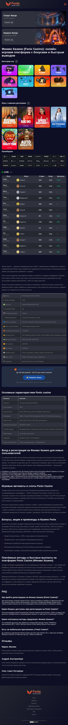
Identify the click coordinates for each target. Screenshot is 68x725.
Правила (34, 700)
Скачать (34, 714)
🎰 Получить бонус (34, 377)
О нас (34, 698)
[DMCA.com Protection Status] (34, 722)
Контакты (34, 703)
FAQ (34, 711)
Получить (7, 22)
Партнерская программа (34, 709)
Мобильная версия (34, 706)
